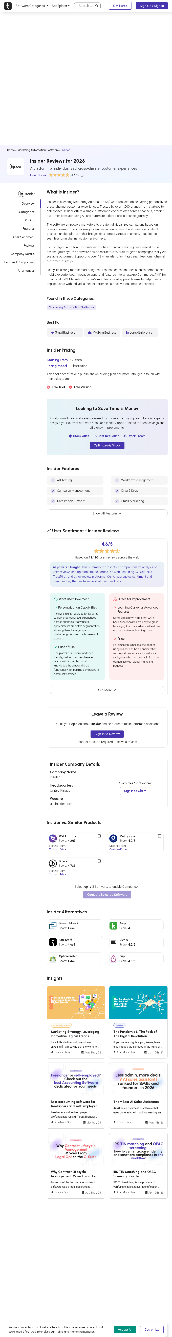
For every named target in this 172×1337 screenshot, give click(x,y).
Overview (28, 203)
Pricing (30, 220)
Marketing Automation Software (38, 150)
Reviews (29, 245)
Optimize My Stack (107, 445)
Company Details (23, 254)
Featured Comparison (19, 262)
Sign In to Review (107, 734)
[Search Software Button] (97, 6)
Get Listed (120, 6)
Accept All (125, 1329)
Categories (27, 212)
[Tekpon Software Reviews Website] (8, 6)
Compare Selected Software (107, 895)
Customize (151, 1329)
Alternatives (26, 271)
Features (29, 229)
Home (11, 150)
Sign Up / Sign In (152, 6)
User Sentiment (24, 237)
